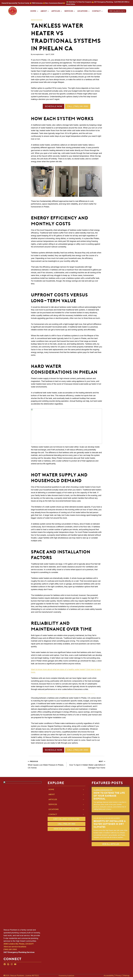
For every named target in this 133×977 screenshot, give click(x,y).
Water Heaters (36, 20)
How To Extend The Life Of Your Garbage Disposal (109, 796)
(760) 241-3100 (122, 2)
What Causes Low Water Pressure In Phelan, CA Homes (46, 765)
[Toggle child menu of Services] (83, 804)
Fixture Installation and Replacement (107, 818)
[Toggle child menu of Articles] (83, 799)
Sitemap (126, 975)
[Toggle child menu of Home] (83, 789)
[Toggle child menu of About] (83, 794)
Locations (82, 11)
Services (68, 11)
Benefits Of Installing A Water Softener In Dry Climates (110, 824)
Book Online (70, 4)
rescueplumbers (38, 54)
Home (33, 11)
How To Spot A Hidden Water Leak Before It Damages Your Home (87, 765)
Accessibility (109, 975)
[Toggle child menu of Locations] (83, 809)
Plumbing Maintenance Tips (103, 790)
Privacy (118, 975)
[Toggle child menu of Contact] (83, 814)
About (44, 11)
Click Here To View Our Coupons (80, 2)
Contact (96, 11)
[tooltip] (22, 854)
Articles (55, 11)
